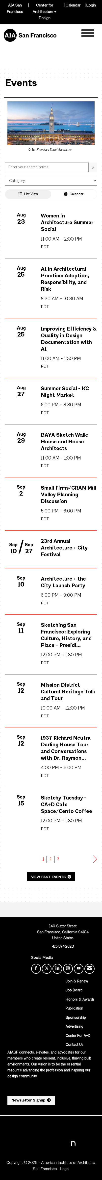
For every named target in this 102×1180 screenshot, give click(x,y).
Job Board (74, 990)
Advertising (74, 1027)
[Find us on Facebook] (36, 969)
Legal (64, 1169)
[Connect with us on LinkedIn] (57, 969)
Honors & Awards (80, 1000)
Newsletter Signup (28, 1100)
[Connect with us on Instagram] (68, 969)
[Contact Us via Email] (89, 969)
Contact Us (74, 1045)
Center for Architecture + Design (44, 11)
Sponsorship (76, 1018)
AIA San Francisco (15, 8)
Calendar (73, 5)
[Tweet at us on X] (46, 969)
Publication (74, 1009)
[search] (93, 167)
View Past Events (49, 877)
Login (91, 5)
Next (95, 859)
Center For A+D (78, 1036)
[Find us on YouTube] (78, 969)
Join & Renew (77, 981)
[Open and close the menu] (77, 34)
